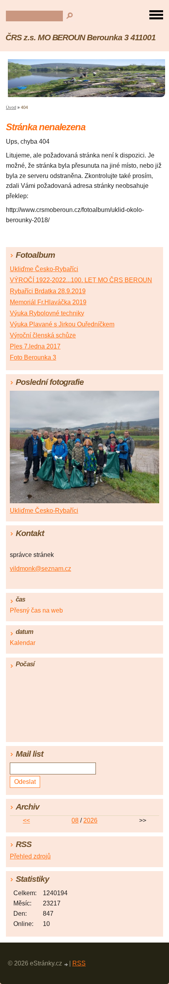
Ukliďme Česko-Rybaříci (44, 269)
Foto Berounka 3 (33, 357)
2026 (90, 820)
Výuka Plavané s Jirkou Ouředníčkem (62, 324)
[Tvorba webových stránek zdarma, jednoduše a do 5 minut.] (66, 964)
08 (75, 820)
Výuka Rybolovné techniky (47, 313)
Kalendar (22, 642)
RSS (79, 963)
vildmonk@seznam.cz (40, 568)
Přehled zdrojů (30, 856)
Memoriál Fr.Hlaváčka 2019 (48, 302)
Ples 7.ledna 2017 (35, 346)
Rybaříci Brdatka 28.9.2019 (48, 291)
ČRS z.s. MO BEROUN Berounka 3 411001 (81, 37)
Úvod (11, 107)
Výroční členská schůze (43, 335)
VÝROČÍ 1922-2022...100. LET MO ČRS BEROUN (81, 280)
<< (26, 820)
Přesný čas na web (36, 610)
